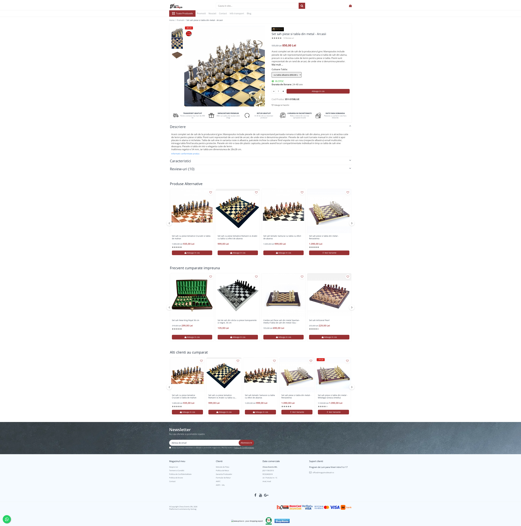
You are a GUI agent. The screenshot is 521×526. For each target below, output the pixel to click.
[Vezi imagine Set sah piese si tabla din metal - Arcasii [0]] (177, 31)
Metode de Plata (222, 467)
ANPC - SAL (220, 485)
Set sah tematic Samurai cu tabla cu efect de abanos (282, 237)
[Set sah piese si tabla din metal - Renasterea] (329, 211)
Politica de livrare (176, 477)
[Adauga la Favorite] (210, 192)
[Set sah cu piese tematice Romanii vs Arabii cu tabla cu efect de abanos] (238, 211)
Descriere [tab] (178, 126)
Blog (249, 13)
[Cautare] (302, 6)
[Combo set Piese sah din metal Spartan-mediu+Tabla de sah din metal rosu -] (283, 295)
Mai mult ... (277, 64)
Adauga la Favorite (281, 105)
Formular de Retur (223, 477)
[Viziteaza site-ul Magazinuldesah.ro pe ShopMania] (282, 521)
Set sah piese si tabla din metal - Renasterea (324, 237)
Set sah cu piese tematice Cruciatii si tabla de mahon (191, 237)
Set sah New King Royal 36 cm (185, 320)
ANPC (218, 481)
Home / (172, 20)
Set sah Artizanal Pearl (319, 320)
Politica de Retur (222, 470)
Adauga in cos (318, 91)
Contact (223, 13)
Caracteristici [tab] (180, 160)
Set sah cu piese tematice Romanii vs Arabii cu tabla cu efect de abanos (237, 237)
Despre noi (173, 467)
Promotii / (181, 20)
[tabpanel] (224, 66)
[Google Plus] (265, 495)
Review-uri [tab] (182, 168)
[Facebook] (255, 495)
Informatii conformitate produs (185, 153)
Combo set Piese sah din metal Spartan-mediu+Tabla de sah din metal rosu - (281, 321)
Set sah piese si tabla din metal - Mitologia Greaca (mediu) (333, 396)
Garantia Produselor (224, 474)
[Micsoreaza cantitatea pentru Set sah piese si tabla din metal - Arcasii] (274, 91)
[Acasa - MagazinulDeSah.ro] (182, 6)
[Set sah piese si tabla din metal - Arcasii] (224, 66)
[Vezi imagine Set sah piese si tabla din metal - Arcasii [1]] (177, 43)
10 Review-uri (288, 38)
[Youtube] (260, 495)
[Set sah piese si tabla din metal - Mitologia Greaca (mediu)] (333, 375)
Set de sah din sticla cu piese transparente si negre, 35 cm (237, 321)
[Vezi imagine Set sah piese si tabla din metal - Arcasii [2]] (177, 54)
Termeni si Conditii (176, 470)
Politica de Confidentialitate (244, 447)
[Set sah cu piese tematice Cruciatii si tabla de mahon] (192, 211)
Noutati (212, 13)
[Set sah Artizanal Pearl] (329, 295)
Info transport (237, 13)
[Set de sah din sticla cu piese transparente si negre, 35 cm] (238, 295)
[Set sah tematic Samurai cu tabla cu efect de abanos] (283, 211)
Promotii (201, 13)
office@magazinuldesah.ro (323, 472)
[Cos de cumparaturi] (350, 5)
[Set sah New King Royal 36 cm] (192, 295)
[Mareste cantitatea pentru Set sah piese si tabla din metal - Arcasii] (283, 91)
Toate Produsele (184, 13)
